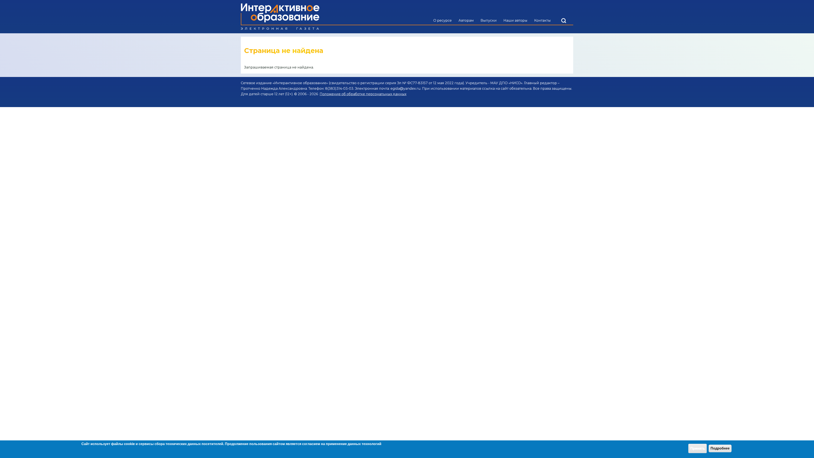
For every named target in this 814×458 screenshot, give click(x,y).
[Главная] (280, 16)
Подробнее (720, 448)
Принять (697, 448)
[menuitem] (442, 20)
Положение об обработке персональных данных (363, 94)
